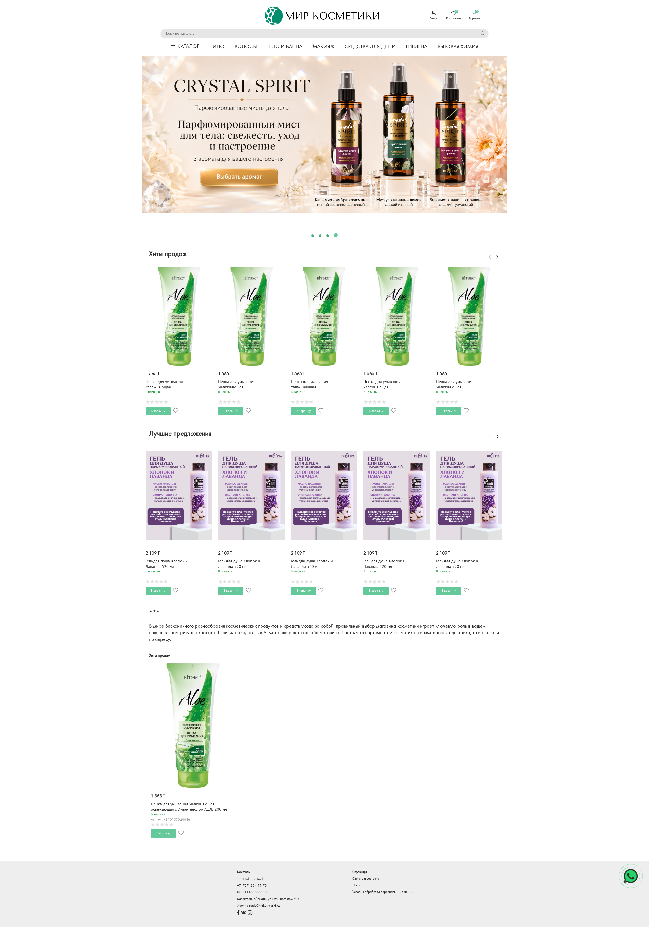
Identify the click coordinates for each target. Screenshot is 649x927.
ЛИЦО (216, 46)
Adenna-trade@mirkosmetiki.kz (258, 905)
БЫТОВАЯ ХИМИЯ (458, 46)
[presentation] (151, 148)
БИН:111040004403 (253, 892)
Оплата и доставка (365, 878)
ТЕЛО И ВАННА (284, 46)
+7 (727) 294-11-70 (252, 885)
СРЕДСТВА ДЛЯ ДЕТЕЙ (370, 46)
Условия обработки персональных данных (382, 892)
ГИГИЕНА (416, 46)
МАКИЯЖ (323, 46)
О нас (356, 885)
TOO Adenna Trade (250, 879)
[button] (313, 235)
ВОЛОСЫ (246, 46)
